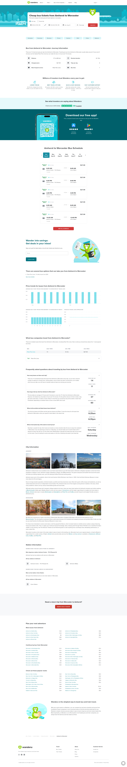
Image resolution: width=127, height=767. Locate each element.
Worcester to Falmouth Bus (71, 658)
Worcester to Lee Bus (70, 654)
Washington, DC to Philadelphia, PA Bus (74, 678)
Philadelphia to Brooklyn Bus (71, 684)
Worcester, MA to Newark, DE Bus (73, 650)
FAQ (78, 38)
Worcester (52, 736)
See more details (30, 277)
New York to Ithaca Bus (70, 674)
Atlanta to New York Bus (70, 686)
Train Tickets (59, 751)
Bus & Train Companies (59, 2)
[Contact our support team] (123, 763)
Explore (70, 2)
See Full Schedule (63, 228)
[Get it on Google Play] (88, 125)
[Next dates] (85, 155)
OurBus (72, 492)
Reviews (49, 38)
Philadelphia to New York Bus (72, 688)
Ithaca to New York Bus (70, 682)
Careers (76, 756)
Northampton (48, 492)
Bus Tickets (28, 736)
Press (76, 754)
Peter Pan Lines (31, 352)
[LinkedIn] (24, 754)
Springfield (57, 492)
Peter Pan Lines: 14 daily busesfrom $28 (37, 274)
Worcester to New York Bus (32, 652)
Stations (97, 38)
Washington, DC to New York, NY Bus (34, 684)
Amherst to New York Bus (32, 633)
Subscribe (31, 259)
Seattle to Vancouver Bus (31, 690)
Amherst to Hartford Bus (31, 631)
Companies (95, 751)
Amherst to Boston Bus (31, 639)
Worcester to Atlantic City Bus (72, 648)
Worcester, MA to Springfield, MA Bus (73, 664)
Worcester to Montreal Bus (32, 658)
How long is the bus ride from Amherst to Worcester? (41, 391)
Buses (41, 2)
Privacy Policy (106, 762)
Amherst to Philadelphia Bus (71, 631)
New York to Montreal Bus (32, 686)
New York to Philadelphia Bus (72, 676)
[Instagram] (19, 754)
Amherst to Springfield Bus (71, 637)
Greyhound (92, 534)
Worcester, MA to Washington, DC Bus (74, 656)
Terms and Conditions (98, 762)
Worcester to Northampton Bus (33, 648)
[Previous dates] (41, 155)
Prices (58, 38)
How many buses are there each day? (37, 375)
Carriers (68, 38)
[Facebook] (21, 754)
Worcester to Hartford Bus (32, 650)
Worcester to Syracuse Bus (71, 662)
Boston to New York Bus (31, 674)
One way (33, 21)
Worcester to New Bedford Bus (33, 662)
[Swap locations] (45, 25)
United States (36, 736)
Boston (28, 492)
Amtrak (32, 492)
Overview (39, 38)
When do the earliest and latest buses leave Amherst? (41, 408)
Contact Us (95, 749)
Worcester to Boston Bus (31, 660)
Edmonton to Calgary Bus (31, 678)
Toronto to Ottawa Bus (31, 680)
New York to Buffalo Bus (31, 688)
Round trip (41, 21)
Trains (48, 2)
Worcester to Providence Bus (32, 654)
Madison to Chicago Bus (70, 690)
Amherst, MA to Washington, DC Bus (73, 635)
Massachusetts (31, 490)
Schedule (30, 38)
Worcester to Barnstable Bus (32, 664)
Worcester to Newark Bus (71, 652)
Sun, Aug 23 (67, 25)
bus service (78, 534)
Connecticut (65, 490)
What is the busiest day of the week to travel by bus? (41, 424)
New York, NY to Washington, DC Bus (34, 676)
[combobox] (36, 25)
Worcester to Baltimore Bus (32, 656)
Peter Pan (65, 492)
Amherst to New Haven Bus (32, 637)
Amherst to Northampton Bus (32, 635)
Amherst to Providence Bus (71, 633)
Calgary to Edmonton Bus (71, 680)
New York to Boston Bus (31, 682)
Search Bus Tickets (63, 606)
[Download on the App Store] (73, 125)
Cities (87, 38)
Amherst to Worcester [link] (62, 736)
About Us (77, 749)
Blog (76, 2)
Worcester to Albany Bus (71, 660)
